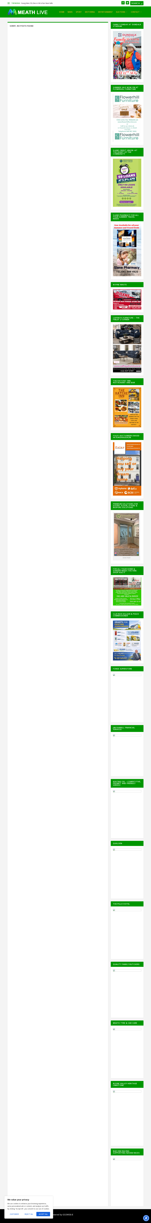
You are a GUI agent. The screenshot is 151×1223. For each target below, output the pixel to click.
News (70, 12)
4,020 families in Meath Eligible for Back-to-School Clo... (41, 3)
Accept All (43, 1214)
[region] (28, 1207)
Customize (14, 1214)
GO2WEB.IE (68, 1214)
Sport (79, 12)
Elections (120, 12)
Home (61, 12)
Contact (135, 12)
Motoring (90, 12)
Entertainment (105, 12)
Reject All (29, 1214)
